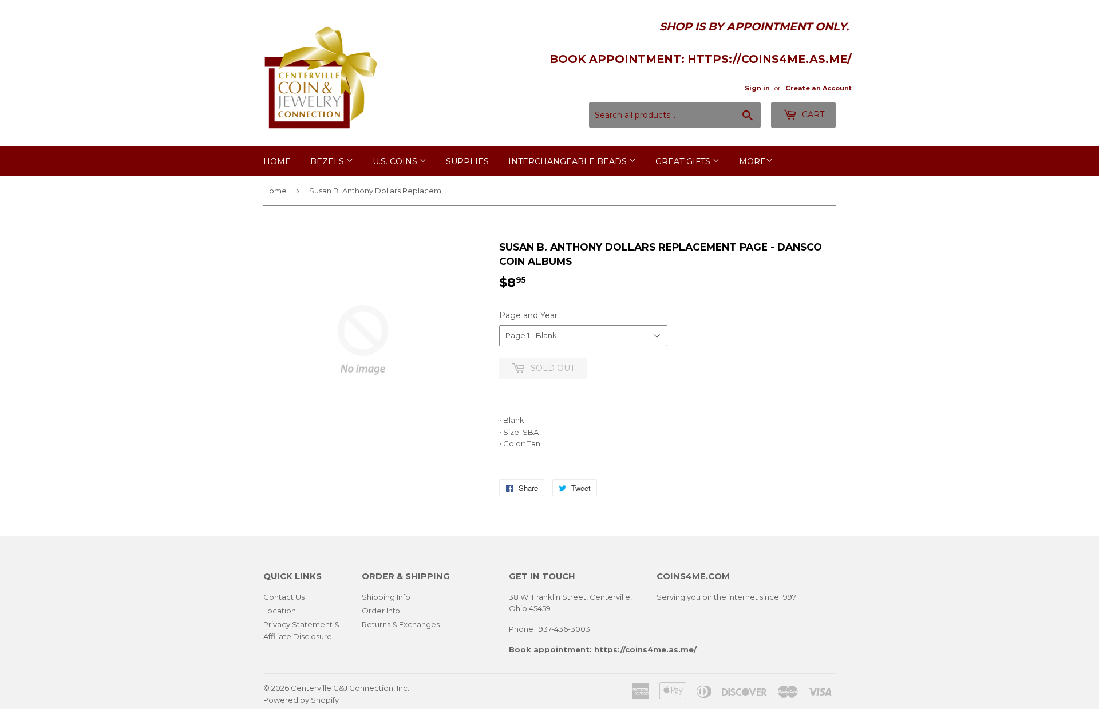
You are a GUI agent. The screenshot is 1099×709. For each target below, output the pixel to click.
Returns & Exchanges (401, 624)
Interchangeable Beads (568, 161)
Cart (812, 114)
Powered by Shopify (301, 699)
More (752, 161)
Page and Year (528, 315)
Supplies (467, 161)
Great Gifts (684, 161)
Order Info (381, 610)
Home (277, 161)
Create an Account (818, 88)
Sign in (757, 88)
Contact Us (284, 596)
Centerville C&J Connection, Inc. (350, 687)
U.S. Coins (396, 161)
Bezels (328, 161)
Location (279, 610)
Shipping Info (386, 596)
